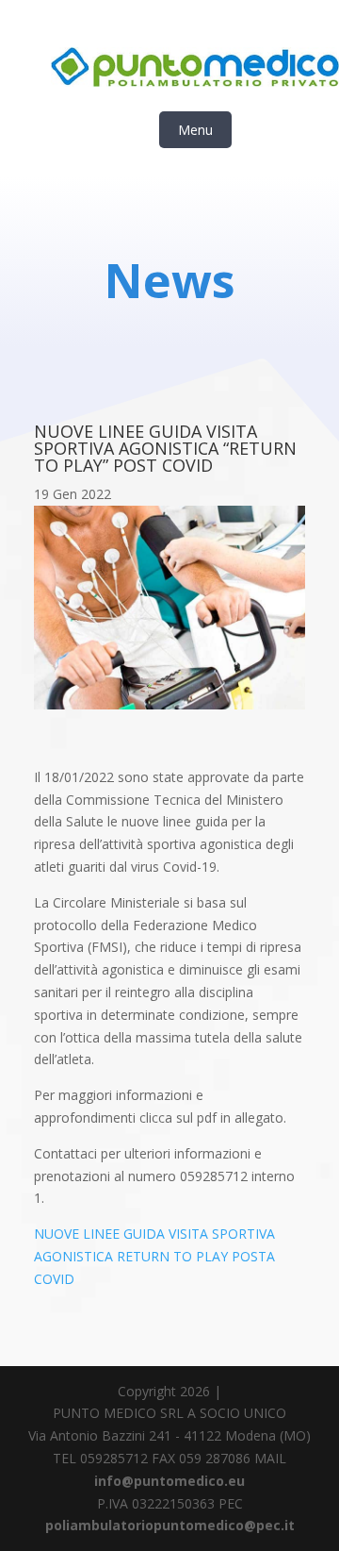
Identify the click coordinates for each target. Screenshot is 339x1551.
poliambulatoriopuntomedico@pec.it (170, 1525)
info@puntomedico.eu (169, 1481)
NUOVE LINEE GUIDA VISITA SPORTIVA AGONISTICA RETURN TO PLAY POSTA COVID (154, 1256)
